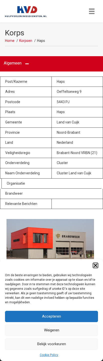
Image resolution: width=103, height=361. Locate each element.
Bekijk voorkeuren (51, 344)
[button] (95, 265)
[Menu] (92, 11)
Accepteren (51, 316)
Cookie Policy (49, 355)
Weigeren (51, 330)
